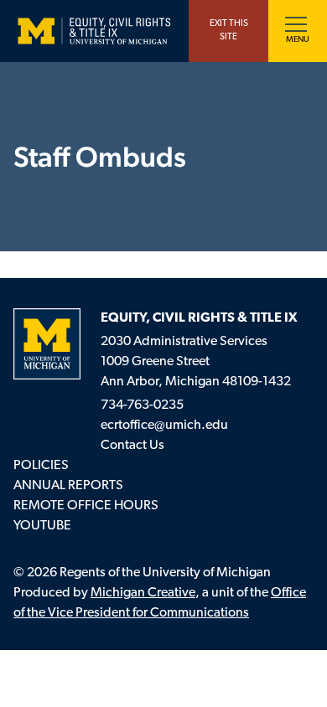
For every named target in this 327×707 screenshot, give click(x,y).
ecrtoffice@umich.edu (164, 425)
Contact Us (132, 445)
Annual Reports (68, 486)
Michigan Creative (143, 593)
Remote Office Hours (85, 506)
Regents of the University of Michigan (165, 573)
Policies (41, 465)
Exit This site (229, 31)
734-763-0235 (142, 405)
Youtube (42, 526)
